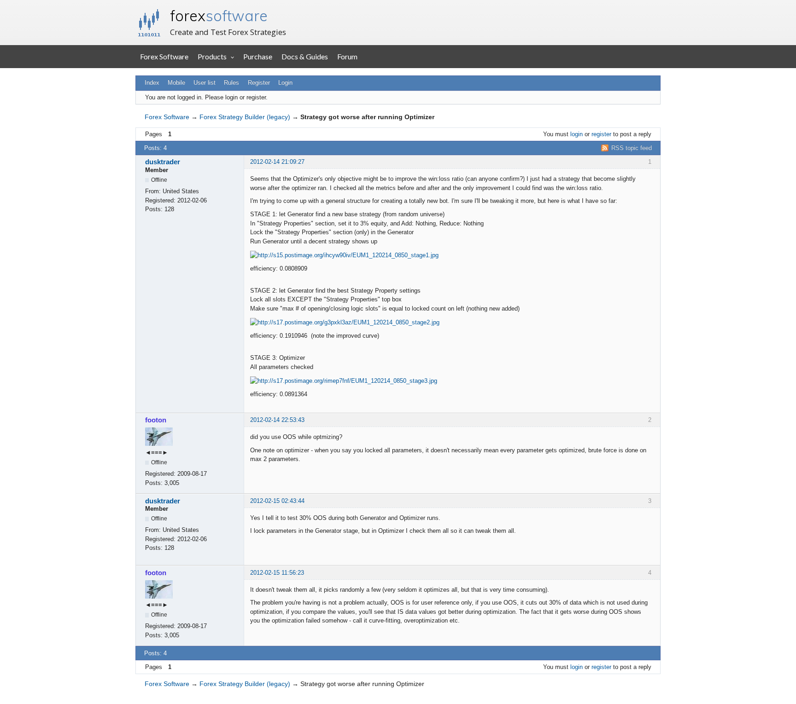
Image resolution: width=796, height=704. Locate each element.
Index (152, 82)
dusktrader (162, 162)
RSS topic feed (631, 147)
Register (259, 82)
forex (219, 15)
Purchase (257, 56)
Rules (231, 82)
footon (155, 420)
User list (204, 82)
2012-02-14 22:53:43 (277, 419)
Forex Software (164, 56)
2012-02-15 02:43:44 (277, 500)
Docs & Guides (304, 56)
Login (285, 82)
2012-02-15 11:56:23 (277, 572)
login (576, 134)
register (601, 134)
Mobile (176, 82)
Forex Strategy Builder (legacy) (244, 117)
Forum (347, 56)
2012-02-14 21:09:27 (277, 161)
